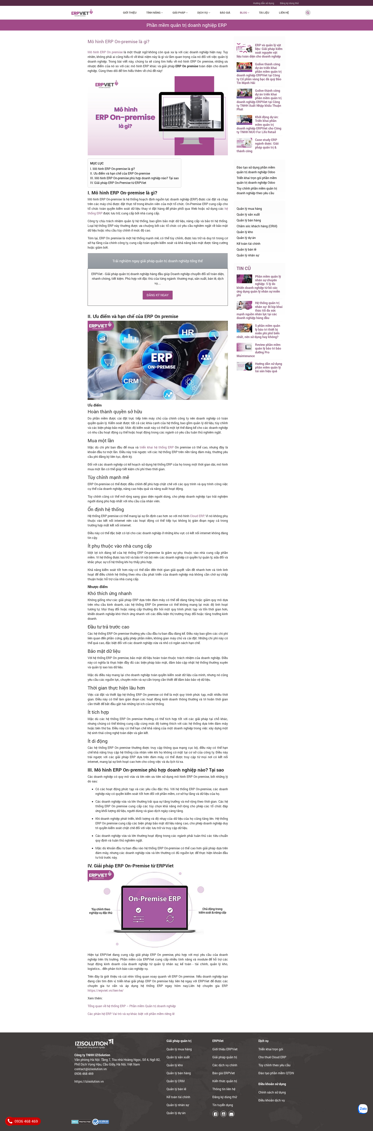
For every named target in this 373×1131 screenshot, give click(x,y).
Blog (244, 12)
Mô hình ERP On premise (105, 52)
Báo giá (225, 12)
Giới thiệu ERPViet (225, 1049)
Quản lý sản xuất (248, 214)
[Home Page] (82, 12)
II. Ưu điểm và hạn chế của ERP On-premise (120, 173)
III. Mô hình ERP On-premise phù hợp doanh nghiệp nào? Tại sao (134, 178)
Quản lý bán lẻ (246, 249)
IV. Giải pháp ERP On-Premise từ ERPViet (118, 183)
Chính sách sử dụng (272, 1092)
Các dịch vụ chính (224, 1065)
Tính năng (153, 12)
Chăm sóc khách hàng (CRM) (257, 226)
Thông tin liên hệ (223, 1089)
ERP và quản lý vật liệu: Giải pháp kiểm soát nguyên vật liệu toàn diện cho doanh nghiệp (259, 50)
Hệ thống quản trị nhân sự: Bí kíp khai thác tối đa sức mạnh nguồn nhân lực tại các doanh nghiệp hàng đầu (259, 310)
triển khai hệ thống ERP (157, 447)
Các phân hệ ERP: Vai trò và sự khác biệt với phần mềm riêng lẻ (131, 1014)
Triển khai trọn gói (270, 1049)
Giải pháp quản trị (224, 1057)
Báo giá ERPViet (223, 1073)
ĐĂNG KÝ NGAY (158, 295)
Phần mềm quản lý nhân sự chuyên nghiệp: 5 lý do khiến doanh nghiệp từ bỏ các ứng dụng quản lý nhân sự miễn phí (259, 285)
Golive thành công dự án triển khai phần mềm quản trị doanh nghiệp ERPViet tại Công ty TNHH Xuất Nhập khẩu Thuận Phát (259, 99)
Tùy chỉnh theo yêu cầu (274, 1065)
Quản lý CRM (175, 1081)
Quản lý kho (245, 232)
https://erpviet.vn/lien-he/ (106, 990)
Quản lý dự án (246, 238)
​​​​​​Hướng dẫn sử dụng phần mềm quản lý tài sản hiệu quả (268, 367)
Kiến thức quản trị (224, 1081)
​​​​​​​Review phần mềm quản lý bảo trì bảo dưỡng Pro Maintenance (259, 350)
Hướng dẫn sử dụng (263, 3)
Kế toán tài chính (248, 243)
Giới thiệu (130, 12)
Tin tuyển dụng (222, 1105)
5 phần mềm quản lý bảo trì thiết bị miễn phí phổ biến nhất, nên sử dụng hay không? (258, 331)
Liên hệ (284, 12)
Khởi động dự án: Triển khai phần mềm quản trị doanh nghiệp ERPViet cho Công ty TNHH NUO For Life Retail (259, 124)
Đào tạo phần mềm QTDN (276, 1073)
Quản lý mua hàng (249, 208)
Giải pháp (179, 12)
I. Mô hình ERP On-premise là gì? (112, 169)
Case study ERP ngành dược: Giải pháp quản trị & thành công (258, 145)
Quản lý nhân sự (248, 255)
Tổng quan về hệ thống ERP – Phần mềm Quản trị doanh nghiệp (132, 1006)
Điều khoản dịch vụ (271, 1100)
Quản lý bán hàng (249, 220)
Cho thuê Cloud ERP (272, 1057)
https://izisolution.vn (89, 1081)
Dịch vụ (202, 12)
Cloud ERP (197, 516)
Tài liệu (264, 12)
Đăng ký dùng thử (289, 3)
